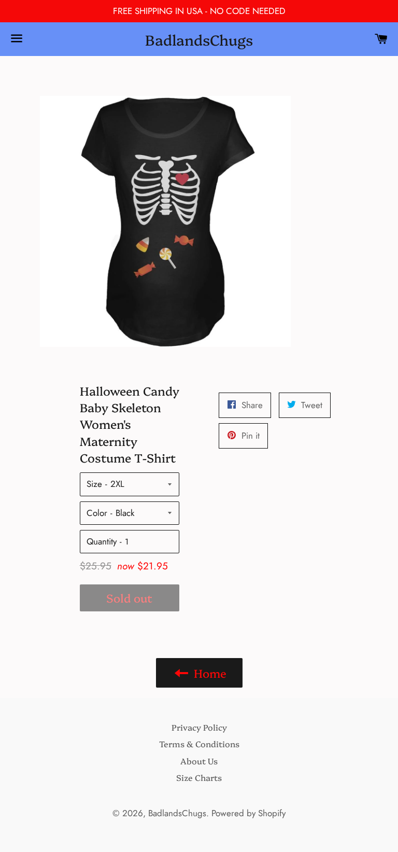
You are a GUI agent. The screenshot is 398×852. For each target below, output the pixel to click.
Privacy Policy (199, 727)
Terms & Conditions (199, 743)
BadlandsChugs (199, 39)
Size (94, 484)
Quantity (102, 541)
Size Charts (199, 777)
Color (97, 513)
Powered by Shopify (248, 813)
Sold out (129, 598)
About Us (199, 760)
